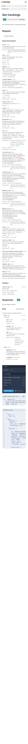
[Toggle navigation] (25, 2)
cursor (4, 385)
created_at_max (7, 380)
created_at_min (7, 382)
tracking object (14, 359)
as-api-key (5, 370)
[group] (14, 402)
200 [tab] (19, 300)
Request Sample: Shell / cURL (10, 396)
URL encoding (16, 158)
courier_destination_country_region (11, 377)
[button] (14, 36)
